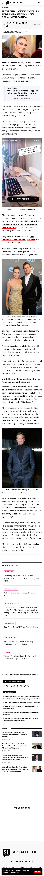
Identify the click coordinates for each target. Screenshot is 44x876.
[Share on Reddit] (16, 22)
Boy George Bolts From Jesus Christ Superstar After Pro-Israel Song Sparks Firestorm (14, 734)
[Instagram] (14, 686)
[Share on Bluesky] (23, 22)
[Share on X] (10, 22)
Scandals (35, 674)
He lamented (20, 507)
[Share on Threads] (20, 22)
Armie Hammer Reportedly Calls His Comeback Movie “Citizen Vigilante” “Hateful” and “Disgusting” (14, 746)
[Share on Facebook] (7, 22)
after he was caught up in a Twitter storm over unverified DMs (20, 224)
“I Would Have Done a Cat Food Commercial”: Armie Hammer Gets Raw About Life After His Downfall (15, 757)
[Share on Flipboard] (13, 22)
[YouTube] (10, 686)
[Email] (26, 22)
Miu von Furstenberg (10, 31)
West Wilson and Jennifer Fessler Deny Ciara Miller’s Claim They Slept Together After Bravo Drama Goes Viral (15, 769)
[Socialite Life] (14, 2)
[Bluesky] (24, 686)
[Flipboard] (17, 686)
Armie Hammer (9, 62)
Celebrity (5, 7)
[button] (37, 872)
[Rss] (28, 686)
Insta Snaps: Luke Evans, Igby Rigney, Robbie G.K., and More (22, 702)
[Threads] (21, 686)
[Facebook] (4, 686)
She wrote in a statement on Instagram (20, 331)
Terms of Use (14, 872)
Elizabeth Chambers (25, 674)
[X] (7, 686)
